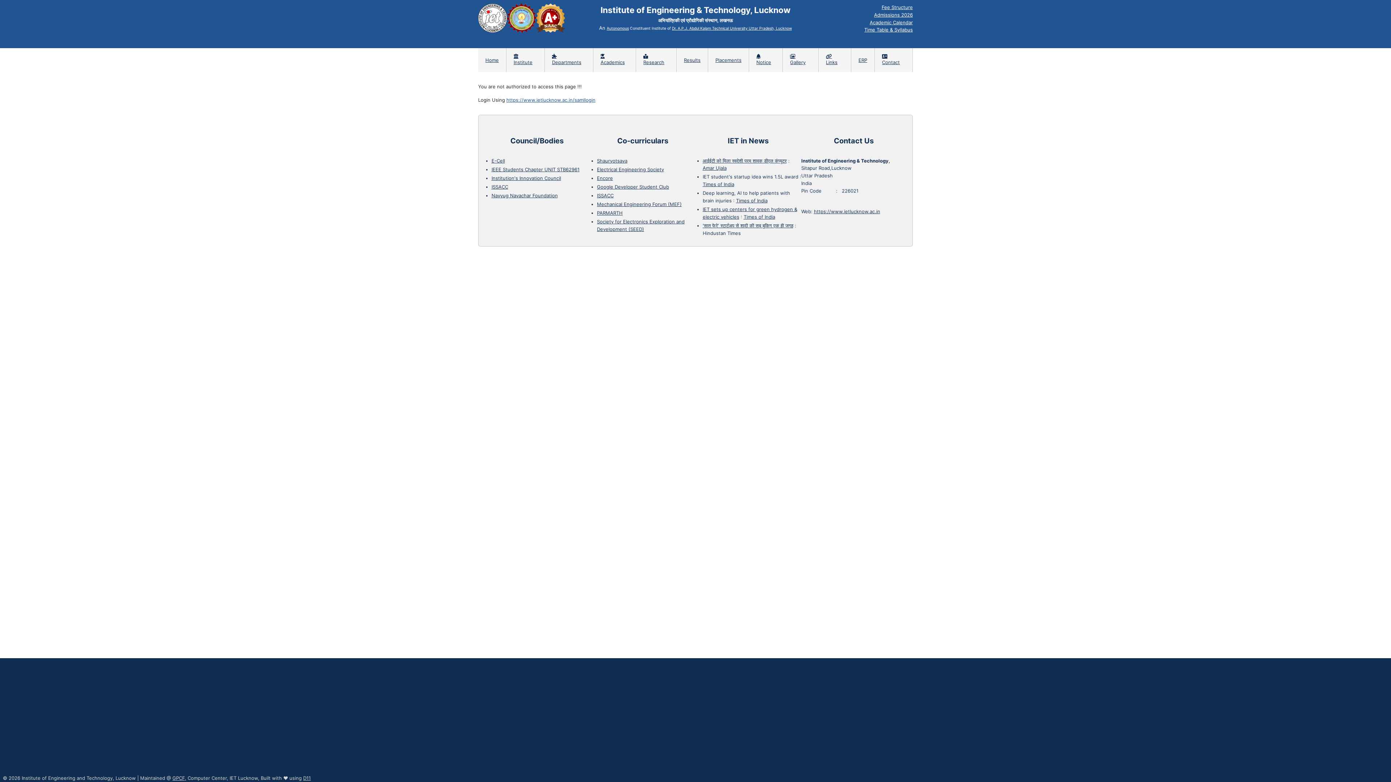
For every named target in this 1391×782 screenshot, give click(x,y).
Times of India (718, 184)
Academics (613, 62)
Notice (763, 62)
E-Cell (498, 161)
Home (492, 60)
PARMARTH (610, 213)
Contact (891, 62)
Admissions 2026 (893, 15)
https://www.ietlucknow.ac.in (847, 211)
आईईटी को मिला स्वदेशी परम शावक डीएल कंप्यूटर (745, 161)
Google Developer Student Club (633, 187)
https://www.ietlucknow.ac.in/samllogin (551, 100)
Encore (605, 178)
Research (653, 62)
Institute (523, 62)
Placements (728, 60)
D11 (307, 778)
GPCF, (179, 778)
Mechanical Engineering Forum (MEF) (639, 204)
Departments (566, 62)
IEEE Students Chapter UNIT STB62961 (536, 169)
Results (692, 60)
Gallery (798, 62)
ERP (863, 60)
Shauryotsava (612, 161)
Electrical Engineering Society (630, 169)
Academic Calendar (891, 22)
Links (831, 62)
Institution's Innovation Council (526, 178)
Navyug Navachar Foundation (525, 195)
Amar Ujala (715, 168)
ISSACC (500, 187)
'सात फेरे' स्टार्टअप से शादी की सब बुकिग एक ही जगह (748, 225)
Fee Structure (897, 7)
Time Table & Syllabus (888, 30)
